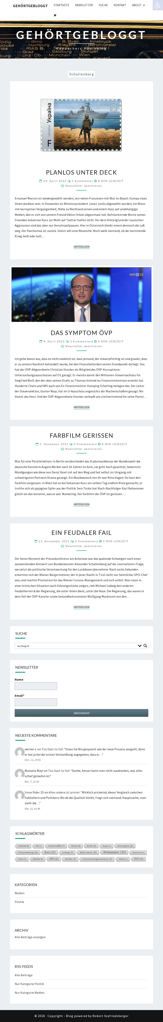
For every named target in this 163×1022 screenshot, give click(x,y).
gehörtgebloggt (30, 5)
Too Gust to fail (52, 749)
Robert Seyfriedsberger (110, 1016)
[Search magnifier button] (145, 646)
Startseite (61, 5)
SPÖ (54, 859)
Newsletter (84, 5)
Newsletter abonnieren (83, 185)
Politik (19, 902)
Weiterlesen (82, 246)
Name (19, 679)
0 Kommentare (85, 444)
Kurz (50, 852)
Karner (76, 846)
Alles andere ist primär (64, 792)
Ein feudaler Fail (81, 532)
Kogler (107, 846)
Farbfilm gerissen (82, 435)
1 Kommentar (82, 181)
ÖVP (139, 858)
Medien (19, 893)
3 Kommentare (81, 341)
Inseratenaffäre (56, 846)
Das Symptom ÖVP (82, 332)
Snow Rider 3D (34, 792)
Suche (103, 5)
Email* (19, 696)
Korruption (125, 845)
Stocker (70, 859)
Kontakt (120, 5)
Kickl (91, 845)
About (137, 5)
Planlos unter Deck (81, 172)
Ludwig (67, 852)
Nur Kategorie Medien (29, 993)
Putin (22, 859)
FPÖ (39, 846)
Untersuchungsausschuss (97, 859)
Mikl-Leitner (88, 852)
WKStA (123, 859)
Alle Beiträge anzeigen (30, 937)
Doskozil (23, 846)
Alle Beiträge (24, 975)
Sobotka (38, 859)
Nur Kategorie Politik (29, 984)
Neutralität (139, 852)
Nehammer (114, 852)
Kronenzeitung (28, 852)
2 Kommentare (86, 541)
